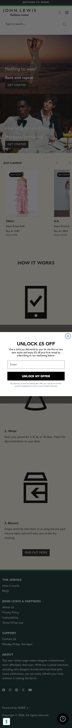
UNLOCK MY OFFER (36, 376)
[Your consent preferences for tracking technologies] (6, 721)
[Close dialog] (68, 336)
